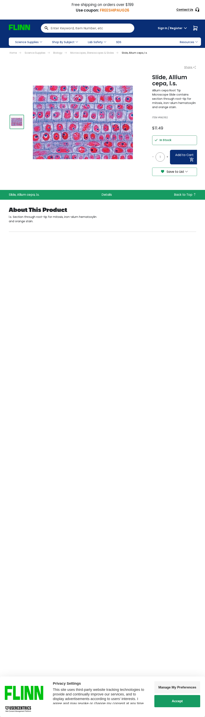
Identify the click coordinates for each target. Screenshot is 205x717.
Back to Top (183, 194)
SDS (118, 42)
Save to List (175, 171)
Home (13, 52)
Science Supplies (27, 42)
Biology (57, 52)
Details (106, 194)
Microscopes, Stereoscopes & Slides (92, 52)
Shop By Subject (63, 42)
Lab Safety (95, 42)
